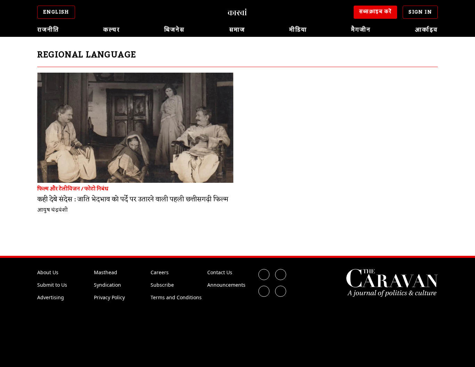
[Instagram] (263, 291)
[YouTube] (280, 291)
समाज (237, 29)
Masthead (105, 272)
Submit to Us (52, 285)
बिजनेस (174, 29)
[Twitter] (280, 274)
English (56, 12)
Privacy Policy (109, 297)
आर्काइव (426, 29)
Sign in (420, 12)
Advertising (50, 297)
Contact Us (219, 272)
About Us (47, 272)
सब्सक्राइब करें (375, 12)
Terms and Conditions (176, 297)
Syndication (107, 285)
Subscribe (162, 285)
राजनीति (48, 29)
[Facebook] (263, 274)
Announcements (226, 285)
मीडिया (298, 29)
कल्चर (111, 29)
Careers (160, 272)
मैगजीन (361, 29)
